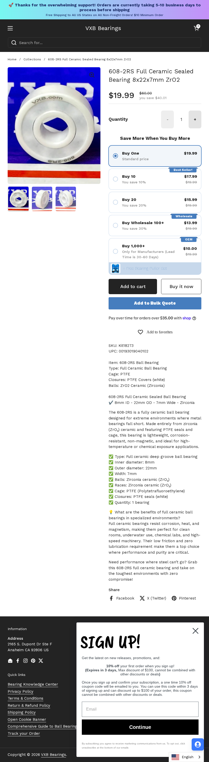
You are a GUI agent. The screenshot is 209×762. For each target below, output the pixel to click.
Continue (140, 727)
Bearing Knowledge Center (33, 684)
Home (12, 59)
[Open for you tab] (198, 744)
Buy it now (181, 286)
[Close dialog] (195, 630)
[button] (196, 28)
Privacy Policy (20, 691)
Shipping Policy (22, 712)
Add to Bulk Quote (155, 303)
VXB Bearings (103, 28)
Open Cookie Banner (27, 719)
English (187, 757)
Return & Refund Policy (29, 705)
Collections (32, 59)
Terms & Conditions (25, 698)
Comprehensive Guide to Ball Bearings (43, 726)
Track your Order (24, 733)
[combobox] (104, 42)
